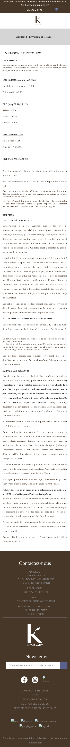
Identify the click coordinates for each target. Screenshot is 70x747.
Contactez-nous (35, 563)
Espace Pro (34, 10)
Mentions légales (35, 699)
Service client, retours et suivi (35, 708)
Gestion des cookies (35, 704)
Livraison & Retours (35, 690)
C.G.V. (35, 695)
